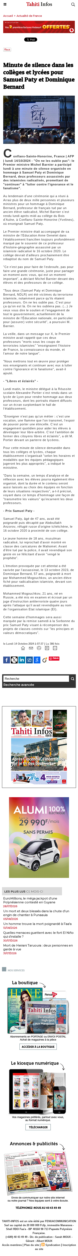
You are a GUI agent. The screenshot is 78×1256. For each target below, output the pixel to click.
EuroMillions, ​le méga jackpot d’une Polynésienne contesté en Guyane (30, 900)
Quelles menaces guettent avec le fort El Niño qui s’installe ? (38, 934)
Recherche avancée (18, 685)
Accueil (8, 15)
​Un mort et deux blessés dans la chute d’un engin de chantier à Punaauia (36, 913)
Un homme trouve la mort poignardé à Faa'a (37, 924)
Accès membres (12, 1245)
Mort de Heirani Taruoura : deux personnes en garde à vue (38, 947)
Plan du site (31, 1245)
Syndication (52, 1245)
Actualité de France (29, 15)
